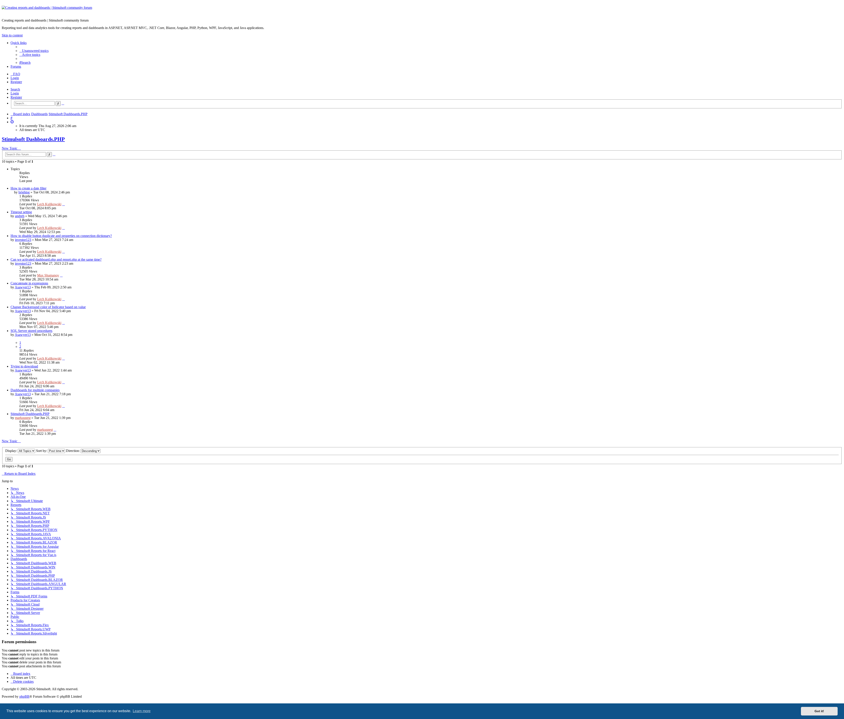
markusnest (23, 418)
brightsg (24, 192)
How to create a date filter (28, 188)
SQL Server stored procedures (31, 331)
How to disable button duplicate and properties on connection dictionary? (61, 236)
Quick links (19, 43)
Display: (11, 451)
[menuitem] (34, 51)
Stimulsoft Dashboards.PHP (33, 139)
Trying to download (24, 366)
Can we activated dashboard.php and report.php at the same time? (56, 259)
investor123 (23, 240)
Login (15, 93)
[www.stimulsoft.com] (422, 10)
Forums (16, 66)
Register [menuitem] (16, 82)
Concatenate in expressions (29, 283)
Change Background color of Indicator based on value (48, 307)
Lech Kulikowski (49, 204)
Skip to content (12, 35)
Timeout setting (21, 212)
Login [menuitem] (15, 78)
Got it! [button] (819, 711)
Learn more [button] (142, 711)
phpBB (24, 696)
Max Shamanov (48, 275)
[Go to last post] (63, 204)
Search (15, 89)
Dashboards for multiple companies (35, 390)
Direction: (73, 451)
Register (16, 97)
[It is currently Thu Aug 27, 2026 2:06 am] (12, 122)
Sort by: (42, 451)
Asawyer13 (23, 287)
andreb (19, 216)
